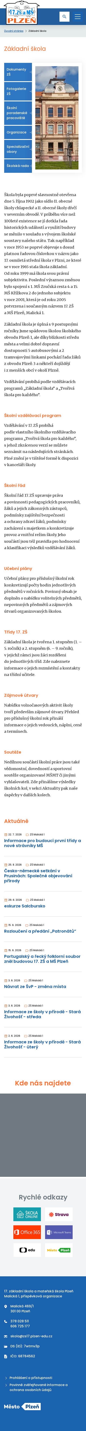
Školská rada (18, 165)
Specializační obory (18, 149)
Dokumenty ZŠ (16, 72)
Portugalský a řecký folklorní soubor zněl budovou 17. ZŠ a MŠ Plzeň (42, 958)
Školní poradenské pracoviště (17, 113)
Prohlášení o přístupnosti (31, 1377)
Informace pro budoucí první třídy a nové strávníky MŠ (42, 843)
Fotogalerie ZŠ (16, 91)
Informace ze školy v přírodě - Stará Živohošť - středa (42, 1014)
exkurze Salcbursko (24, 906)
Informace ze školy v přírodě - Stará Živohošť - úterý (42, 1044)
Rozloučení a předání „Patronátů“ (40, 931)
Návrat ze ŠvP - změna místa (35, 986)
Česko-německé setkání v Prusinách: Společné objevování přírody (38, 876)
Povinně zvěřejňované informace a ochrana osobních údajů (39, 1387)
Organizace (16, 132)
